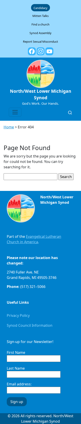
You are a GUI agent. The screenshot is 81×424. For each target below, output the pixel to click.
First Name (16, 352)
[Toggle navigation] (15, 112)
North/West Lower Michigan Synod (40, 94)
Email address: (19, 384)
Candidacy (40, 8)
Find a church (41, 24)
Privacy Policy (18, 315)
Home (9, 127)
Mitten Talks (40, 16)
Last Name (16, 368)
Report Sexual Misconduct (40, 41)
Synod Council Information (29, 325)
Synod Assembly (40, 33)
